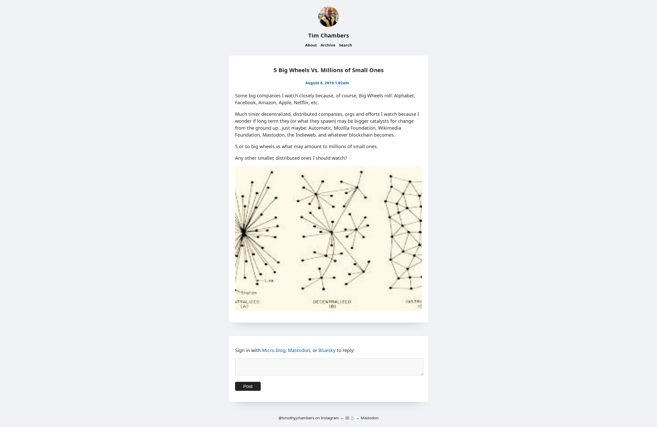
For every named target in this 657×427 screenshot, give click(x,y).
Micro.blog (273, 350)
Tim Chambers (328, 35)
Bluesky (326, 350)
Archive (328, 45)
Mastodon (299, 350)
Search (345, 45)
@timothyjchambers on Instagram (308, 417)
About (311, 45)
